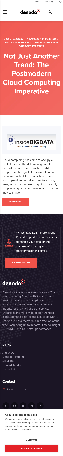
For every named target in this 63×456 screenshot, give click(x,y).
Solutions (8, 361)
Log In (60, 1)
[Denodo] (30, 12)
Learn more (15, 201)
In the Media (49, 39)
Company (18, 39)
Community (36, 1)
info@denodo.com (16, 389)
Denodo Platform (13, 357)
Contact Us (9, 369)
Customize (31, 440)
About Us (8, 353)
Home (5, 39)
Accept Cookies (31, 448)
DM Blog (49, 1)
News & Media (11, 365)
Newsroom (33, 39)
